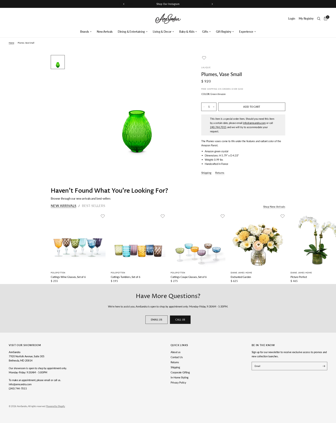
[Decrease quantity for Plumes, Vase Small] (204, 107)
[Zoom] (183, 62)
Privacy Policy (178, 382)
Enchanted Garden (241, 276)
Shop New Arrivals (274, 206)
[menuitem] (86, 32)
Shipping (175, 367)
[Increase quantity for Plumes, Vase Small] (213, 107)
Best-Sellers (93, 205)
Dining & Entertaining (131, 31)
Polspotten (58, 272)
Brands (84, 31)
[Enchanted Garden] (258, 240)
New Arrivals (105, 31)
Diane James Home (241, 272)
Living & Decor (162, 31)
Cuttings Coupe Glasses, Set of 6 (189, 276)
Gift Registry (223, 31)
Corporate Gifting (180, 372)
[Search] (318, 19)
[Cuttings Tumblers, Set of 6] (138, 240)
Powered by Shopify (55, 406)
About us (175, 352)
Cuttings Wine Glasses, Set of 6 (68, 276)
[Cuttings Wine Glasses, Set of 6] (78, 240)
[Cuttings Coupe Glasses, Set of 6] (198, 240)
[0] (324, 19)
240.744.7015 (218, 127)
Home (11, 42)
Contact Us (177, 357)
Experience (246, 31)
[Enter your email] (323, 366)
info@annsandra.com (254, 122)
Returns (175, 362)
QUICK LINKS (179, 345)
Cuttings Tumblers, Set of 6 (125, 276)
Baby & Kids (186, 31)
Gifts (205, 31)
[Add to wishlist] (204, 58)
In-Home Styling (179, 377)
